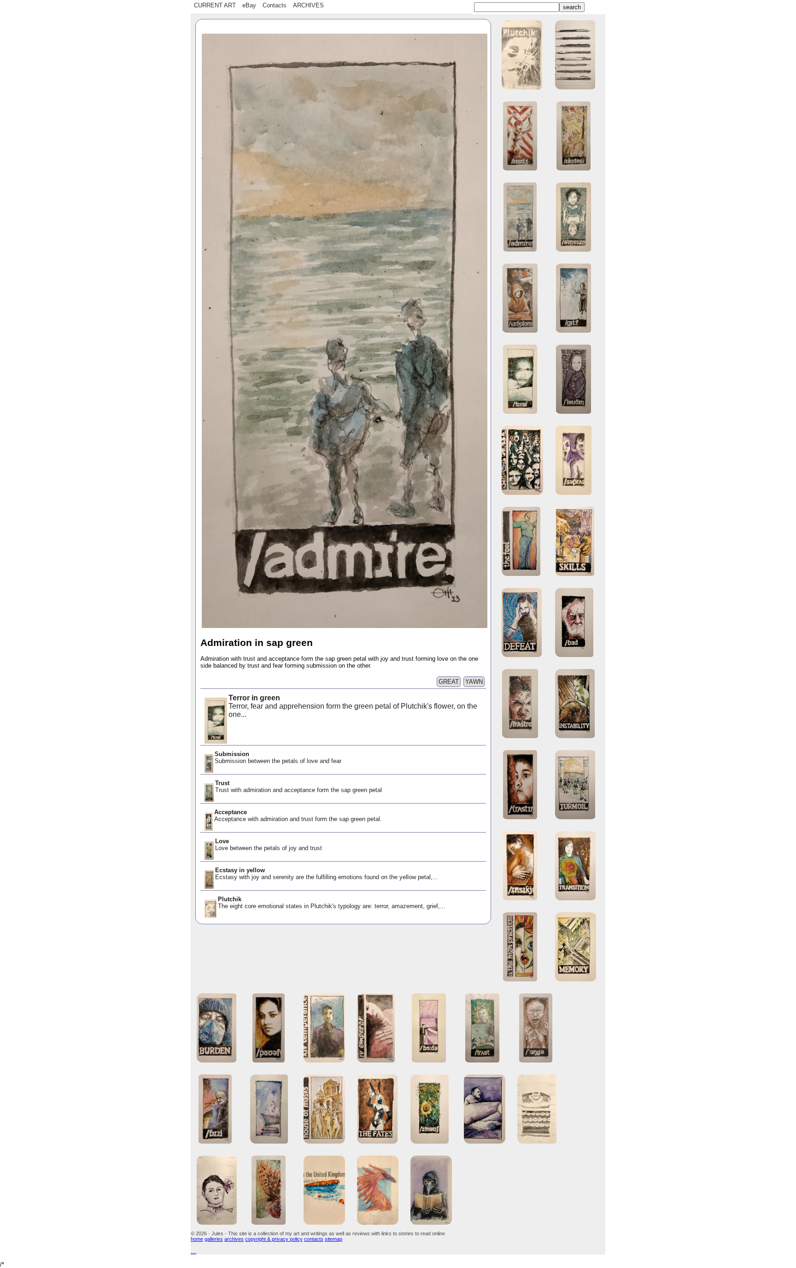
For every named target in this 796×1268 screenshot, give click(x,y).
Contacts (275, 5)
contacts (313, 1239)
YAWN (474, 681)
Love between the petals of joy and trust (268, 844)
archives (234, 1239)
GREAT (449, 681)
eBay (249, 5)
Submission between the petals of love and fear (278, 757)
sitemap (333, 1239)
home (197, 1239)
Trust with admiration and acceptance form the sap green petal (299, 786)
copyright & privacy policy (274, 1239)
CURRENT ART (215, 5)
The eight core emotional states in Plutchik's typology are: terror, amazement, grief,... (331, 903)
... (193, 1251)
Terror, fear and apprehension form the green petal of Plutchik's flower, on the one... (352, 706)
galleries (214, 1239)
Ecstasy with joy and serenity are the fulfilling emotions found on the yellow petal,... (326, 874)
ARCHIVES (308, 5)
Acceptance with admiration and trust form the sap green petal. (298, 815)
